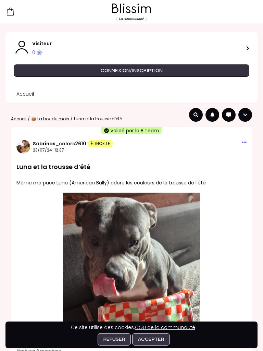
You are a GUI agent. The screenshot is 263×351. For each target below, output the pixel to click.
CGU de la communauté (165, 327)
